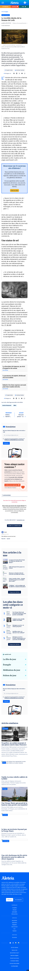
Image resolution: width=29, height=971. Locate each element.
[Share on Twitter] (19, 73)
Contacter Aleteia (14, 960)
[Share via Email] (22, 73)
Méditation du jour (11, 670)
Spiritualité (14, 912)
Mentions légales (14, 955)
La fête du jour (9, 659)
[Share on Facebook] (14, 73)
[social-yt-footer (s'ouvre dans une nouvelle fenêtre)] (10, 943)
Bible (15, 405)
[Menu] (5, 3)
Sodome (17, 103)
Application (14, 922)
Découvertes (14, 914)
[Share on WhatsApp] (24, 73)
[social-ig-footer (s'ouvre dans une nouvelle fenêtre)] (18, 943)
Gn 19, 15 (23, 111)
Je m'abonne (5, 6)
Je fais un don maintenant (12, 485)
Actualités (14, 907)
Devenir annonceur (14, 958)
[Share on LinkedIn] (16, 73)
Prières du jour (9, 675)
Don (14, 928)
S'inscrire (6, 443)
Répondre (3, 538)
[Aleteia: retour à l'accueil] (14, 2)
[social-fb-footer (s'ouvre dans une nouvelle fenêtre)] (13, 943)
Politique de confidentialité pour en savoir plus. (14, 439)
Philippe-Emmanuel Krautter (19, 23)
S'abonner (9, 899)
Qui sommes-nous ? (14, 952)
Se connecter (18, 899)
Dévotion (5, 815)
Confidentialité (14, 966)
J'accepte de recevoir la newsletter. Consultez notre (14, 439)
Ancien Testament (6, 405)
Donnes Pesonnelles (14, 963)
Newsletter (14, 920)
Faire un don (14, 190)
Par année (14, 937)
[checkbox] (3, 438)
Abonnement (14, 926)
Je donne (14, 6)
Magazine (14, 924)
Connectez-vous (20, 520)
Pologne (5, 789)
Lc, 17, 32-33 (6, 325)
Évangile (7, 665)
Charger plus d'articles (14, 592)
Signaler (8, 538)
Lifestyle (15, 910)
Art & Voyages (4, 11)
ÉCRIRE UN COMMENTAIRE (14, 525)
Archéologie (6, 841)
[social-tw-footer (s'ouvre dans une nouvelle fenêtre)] (16, 943)
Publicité (14, 931)
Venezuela (5, 728)
